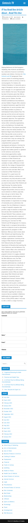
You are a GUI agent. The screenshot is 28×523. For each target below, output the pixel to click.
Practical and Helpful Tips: (11, 377)
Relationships (8, 496)
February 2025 (8, 403)
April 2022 (7, 428)
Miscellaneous (5, 19)
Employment (7, 459)
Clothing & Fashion (9, 456)
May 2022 (6, 425)
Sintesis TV (8, 3)
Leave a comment (16, 19)
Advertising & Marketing (11, 445)
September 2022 (8, 414)
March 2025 (7, 400)
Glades (22, 521)
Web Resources (8, 513)
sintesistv (18, 17)
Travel (5, 507)
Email (3, 342)
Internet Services (9, 479)
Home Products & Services (11, 476)
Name (4, 335)
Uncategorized (8, 510)
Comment (4, 315)
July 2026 (6, 397)
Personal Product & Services (12, 487)
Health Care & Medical (10, 473)
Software (6, 499)
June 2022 (7, 423)
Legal (5, 482)
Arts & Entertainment (10, 448)
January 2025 (7, 406)
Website (4, 349)
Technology (7, 504)
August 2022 (7, 417)
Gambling (6, 468)
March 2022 (7, 431)
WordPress (16, 521)
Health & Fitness (9, 470)
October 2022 (8, 411)
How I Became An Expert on (12, 389)
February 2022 (8, 434)
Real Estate (7, 493)
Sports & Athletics (9, 502)
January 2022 (7, 437)
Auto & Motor (8, 451)
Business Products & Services (12, 454)
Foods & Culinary (9, 465)
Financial (6, 462)
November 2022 (8, 408)
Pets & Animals (8, 490)
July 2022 (6, 420)
